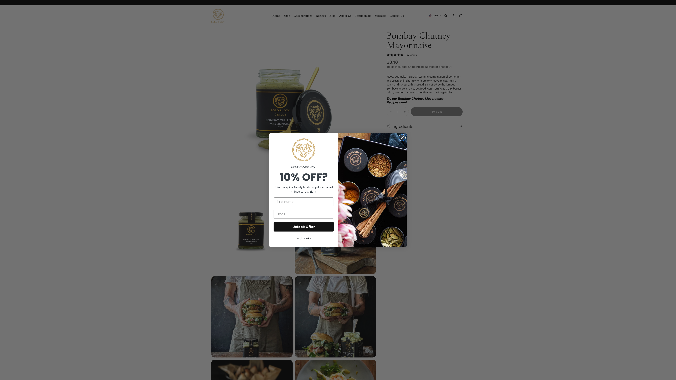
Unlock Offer (303, 226)
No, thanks (303, 238)
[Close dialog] (402, 138)
